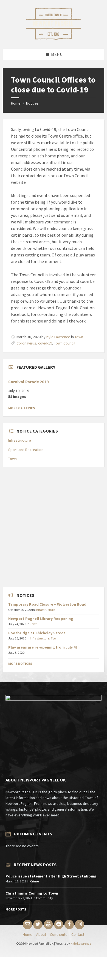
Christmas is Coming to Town (31, 893)
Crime (34, 881)
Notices (32, 103)
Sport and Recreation (25, 449)
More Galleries (21, 408)
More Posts (15, 909)
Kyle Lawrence (58, 336)
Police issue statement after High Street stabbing (51, 876)
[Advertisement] (53, 527)
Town (79, 336)
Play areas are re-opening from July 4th (44, 647)
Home (16, 103)
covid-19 (45, 343)
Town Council (64, 343)
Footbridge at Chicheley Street (36, 632)
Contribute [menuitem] (58, 934)
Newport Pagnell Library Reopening (40, 618)
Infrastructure (19, 440)
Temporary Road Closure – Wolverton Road (47, 604)
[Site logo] (53, 38)
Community (44, 898)
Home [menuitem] (27, 934)
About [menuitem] (41, 934)
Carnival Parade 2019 (28, 381)
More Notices (20, 663)
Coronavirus (26, 343)
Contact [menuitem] (77, 934)
